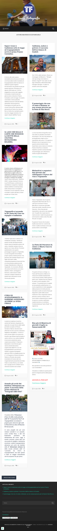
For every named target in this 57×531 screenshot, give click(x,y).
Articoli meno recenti (9, 477)
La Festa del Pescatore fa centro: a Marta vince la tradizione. (42, 247)
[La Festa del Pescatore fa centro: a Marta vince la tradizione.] (42, 260)
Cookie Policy (14, 517)
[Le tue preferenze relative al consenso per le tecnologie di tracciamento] (2, 528)
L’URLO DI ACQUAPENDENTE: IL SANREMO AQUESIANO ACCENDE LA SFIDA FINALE (14, 299)
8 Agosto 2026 (9, 375)
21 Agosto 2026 (38, 95)
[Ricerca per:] (28, 503)
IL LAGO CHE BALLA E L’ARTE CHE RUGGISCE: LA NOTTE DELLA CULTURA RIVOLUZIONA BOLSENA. (14, 137)
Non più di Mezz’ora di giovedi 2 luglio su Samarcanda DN (41, 325)
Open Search (53, 28)
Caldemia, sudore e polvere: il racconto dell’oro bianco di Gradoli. (40, 49)
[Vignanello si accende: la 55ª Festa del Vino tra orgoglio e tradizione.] (14, 226)
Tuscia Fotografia (28, 18)
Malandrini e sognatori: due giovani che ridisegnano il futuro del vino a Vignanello (42, 173)
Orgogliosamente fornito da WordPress (18, 524)
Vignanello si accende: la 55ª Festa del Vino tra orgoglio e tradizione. (14, 213)
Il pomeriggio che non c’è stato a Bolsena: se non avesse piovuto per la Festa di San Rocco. (41, 106)
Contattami (5, 514)
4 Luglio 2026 (37, 388)
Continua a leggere (14, 118)
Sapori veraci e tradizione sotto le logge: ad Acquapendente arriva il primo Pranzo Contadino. (15, 50)
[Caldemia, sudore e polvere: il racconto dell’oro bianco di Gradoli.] (42, 63)
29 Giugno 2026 (10, 465)
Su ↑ (28, 527)
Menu (7, 28)
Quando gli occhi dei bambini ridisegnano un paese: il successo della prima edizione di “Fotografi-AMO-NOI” (14, 387)
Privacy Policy (6, 517)
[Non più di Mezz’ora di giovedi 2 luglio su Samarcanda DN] (42, 342)
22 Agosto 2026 (10, 124)
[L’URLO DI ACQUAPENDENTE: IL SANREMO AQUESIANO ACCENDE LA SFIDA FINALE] (14, 312)
